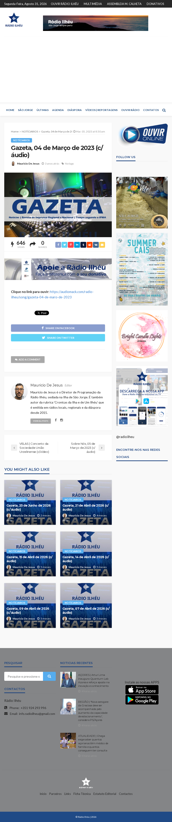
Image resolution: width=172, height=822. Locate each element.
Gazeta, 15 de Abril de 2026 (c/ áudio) (29, 559)
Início (43, 794)
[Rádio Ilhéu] (14, 19)
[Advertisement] (86, 70)
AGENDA (58, 110)
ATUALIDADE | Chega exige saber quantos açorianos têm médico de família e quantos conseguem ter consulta (93, 743)
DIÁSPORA (74, 110)
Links (67, 794)
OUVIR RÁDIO (130, 110)
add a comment (30, 359)
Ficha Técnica (82, 794)
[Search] (164, 110)
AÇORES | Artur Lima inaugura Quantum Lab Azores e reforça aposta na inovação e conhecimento (93, 680)
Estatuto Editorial (104, 794)
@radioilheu (125, 437)
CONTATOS (151, 110)
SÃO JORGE (25, 110)
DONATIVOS (155, 4)
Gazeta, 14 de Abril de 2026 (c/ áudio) (85, 559)
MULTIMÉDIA (93, 4)
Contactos (126, 794)
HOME (10, 110)
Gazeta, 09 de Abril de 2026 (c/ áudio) (27, 610)
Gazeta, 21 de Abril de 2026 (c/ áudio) (85, 507)
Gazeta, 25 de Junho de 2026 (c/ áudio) (28, 507)
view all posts (40, 421)
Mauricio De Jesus (28, 163)
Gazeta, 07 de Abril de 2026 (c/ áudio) (86, 610)
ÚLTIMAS (43, 110)
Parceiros (55, 794)
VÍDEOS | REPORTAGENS (101, 110)
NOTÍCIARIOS (21, 140)
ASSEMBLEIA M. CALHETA (124, 4)
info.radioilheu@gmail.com (37, 714)
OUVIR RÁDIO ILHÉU (65, 4)
